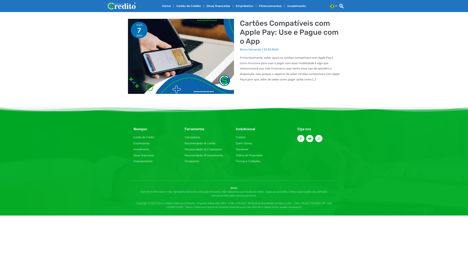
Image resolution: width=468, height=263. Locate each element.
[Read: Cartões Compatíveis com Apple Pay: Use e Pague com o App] (181, 56)
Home (166, 6)
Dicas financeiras (218, 6)
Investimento (296, 6)
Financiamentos (270, 6)
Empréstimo (244, 6)
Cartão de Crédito (188, 6)
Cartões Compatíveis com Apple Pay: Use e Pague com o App (289, 32)
